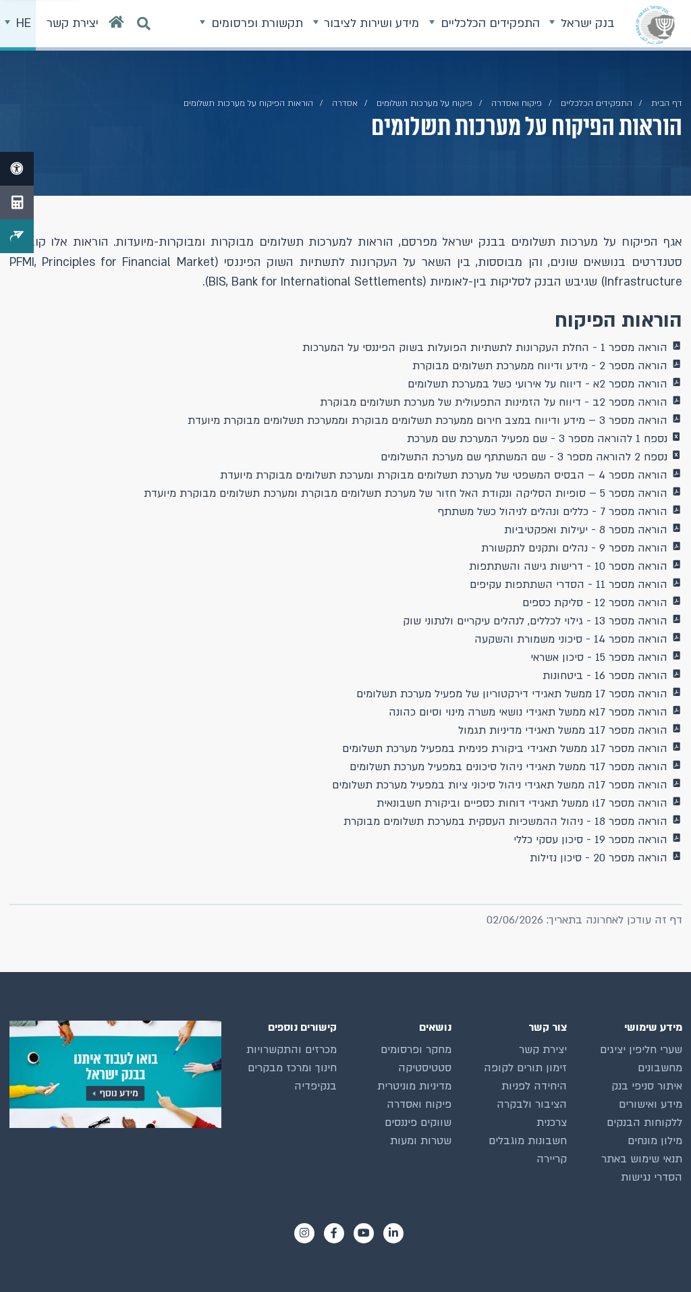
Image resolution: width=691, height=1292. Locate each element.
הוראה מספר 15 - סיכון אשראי (598, 657)
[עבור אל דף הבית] (116, 25)
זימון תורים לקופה (525, 1067)
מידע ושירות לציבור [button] (370, 23)
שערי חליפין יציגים (641, 1049)
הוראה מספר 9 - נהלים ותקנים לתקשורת (574, 548)
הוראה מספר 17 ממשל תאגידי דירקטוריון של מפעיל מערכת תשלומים (511, 694)
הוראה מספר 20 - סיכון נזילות (598, 858)
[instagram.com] (304, 1233)
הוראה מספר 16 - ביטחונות (605, 675)
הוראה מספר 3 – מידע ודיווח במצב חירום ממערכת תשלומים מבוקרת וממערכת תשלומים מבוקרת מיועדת (427, 420)
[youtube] (364, 1233)
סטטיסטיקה (424, 1067)
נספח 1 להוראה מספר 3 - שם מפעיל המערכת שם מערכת (537, 438)
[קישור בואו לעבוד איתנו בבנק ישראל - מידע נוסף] (115, 1074)
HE (22, 23)
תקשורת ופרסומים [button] (255, 23)
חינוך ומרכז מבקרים (292, 1067)
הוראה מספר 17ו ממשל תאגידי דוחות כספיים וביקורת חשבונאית (522, 803)
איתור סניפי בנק (646, 1086)
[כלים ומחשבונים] (17, 202)
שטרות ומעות (420, 1140)
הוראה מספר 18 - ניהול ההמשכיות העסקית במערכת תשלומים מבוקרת (505, 821)
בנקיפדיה (315, 1086)
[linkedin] (393, 1233)
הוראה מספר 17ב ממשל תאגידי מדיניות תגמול (562, 730)
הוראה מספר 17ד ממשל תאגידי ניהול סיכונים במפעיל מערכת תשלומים (508, 766)
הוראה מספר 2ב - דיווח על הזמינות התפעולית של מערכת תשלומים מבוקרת (493, 402)
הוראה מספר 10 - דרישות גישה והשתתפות (568, 566)
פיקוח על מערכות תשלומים (424, 103)
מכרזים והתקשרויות (291, 1049)
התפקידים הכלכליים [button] (488, 23)
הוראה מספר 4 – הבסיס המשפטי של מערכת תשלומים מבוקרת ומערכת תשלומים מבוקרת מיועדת (443, 475)
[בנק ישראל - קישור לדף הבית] (655, 25)
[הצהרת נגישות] (17, 169)
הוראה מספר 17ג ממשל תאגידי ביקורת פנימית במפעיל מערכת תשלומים (504, 748)
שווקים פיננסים (418, 1122)
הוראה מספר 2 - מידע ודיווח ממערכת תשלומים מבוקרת (539, 365)
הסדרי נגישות (651, 1177)
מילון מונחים (655, 1140)
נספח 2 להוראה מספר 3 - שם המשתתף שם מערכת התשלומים (524, 457)
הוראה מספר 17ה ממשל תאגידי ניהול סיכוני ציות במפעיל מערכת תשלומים (499, 785)
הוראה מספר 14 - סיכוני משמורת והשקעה (570, 639)
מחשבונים (660, 1067)
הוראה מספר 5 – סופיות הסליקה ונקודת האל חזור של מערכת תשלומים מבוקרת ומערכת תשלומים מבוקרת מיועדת (405, 493)
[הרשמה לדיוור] (17, 236)
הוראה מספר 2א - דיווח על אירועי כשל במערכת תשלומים (537, 384)
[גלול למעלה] (656, 1257)
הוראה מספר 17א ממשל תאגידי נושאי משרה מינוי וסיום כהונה (528, 712)
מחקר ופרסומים (416, 1049)
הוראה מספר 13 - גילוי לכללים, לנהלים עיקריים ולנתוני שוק (535, 621)
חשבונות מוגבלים (528, 1140)
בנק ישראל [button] (586, 23)
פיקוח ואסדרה (419, 1104)
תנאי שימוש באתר (641, 1159)
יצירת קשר (543, 1049)
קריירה (551, 1159)
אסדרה (345, 103)
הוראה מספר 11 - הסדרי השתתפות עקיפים (568, 584)
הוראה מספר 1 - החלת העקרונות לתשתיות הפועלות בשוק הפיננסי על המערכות (484, 347)
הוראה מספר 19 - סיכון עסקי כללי (590, 839)
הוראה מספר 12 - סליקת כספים (594, 602)
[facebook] (334, 1233)
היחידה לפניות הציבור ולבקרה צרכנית (532, 1104)
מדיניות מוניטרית (414, 1086)
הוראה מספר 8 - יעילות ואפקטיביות (585, 529)
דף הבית (666, 103)
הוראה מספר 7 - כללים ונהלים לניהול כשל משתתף (552, 511)
